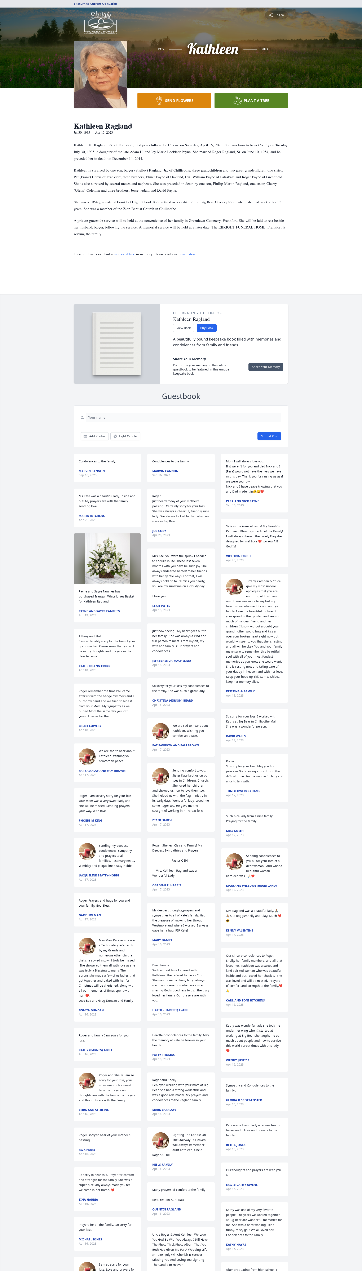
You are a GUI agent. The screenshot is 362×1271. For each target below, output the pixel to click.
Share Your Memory (266, 367)
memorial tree (124, 253)
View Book (184, 328)
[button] (107, 558)
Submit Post (269, 436)
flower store (187, 253)
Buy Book (206, 328)
